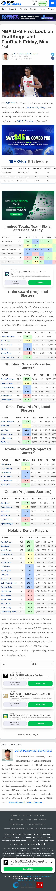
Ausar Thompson (7, 422)
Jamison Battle (6, 587)
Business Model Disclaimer (39, 829)
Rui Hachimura (6, 481)
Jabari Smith (5, 485)
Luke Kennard (6, 591)
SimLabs (33, 9)
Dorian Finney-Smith (8, 612)
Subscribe (42, 3)
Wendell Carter (6, 507)
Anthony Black (6, 554)
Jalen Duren (5, 503)
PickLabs (23, 9)
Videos (42, 9)
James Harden (6, 345)
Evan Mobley (6, 472)
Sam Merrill (5, 575)
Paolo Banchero (7, 468)
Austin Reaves (6, 396)
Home (4, 9)
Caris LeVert (5, 546)
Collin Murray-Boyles (8, 583)
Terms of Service (18, 824)
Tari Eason (5, 442)
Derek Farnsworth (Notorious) (25, 54)
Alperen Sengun (7, 524)
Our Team (27, 815)
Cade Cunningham (8, 337)
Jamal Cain (5, 426)
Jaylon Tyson (6, 571)
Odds (17, 161)
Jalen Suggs (5, 341)
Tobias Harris (6, 464)
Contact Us (39, 815)
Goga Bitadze (6, 562)
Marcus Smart (6, 353)
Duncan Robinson (7, 379)
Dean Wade (5, 566)
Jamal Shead (6, 579)
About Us (15, 815)
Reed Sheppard (6, 400)
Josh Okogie (5, 603)
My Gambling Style (37, 824)
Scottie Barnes (6, 476)
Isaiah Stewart (6, 550)
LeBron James (6, 438)
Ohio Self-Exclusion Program (28, 880)
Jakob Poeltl (5, 515)
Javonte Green (6, 542)
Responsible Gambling (14, 829)
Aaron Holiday (6, 608)
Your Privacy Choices (36, 819)
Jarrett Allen (5, 511)
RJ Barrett (4, 349)
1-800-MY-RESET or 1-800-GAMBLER (37, 876)
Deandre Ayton (6, 519)
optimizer (26, 120)
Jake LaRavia (6, 595)
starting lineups (36, 107)
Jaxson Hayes (6, 599)
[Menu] (52, 3)
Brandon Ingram (7, 434)
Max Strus (5, 430)
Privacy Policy (16, 819)
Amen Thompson (7, 357)
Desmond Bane (6, 383)
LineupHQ (13, 9)
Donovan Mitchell (7, 387)
